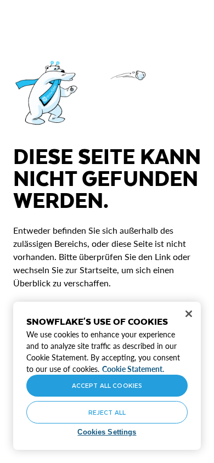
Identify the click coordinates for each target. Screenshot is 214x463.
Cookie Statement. (133, 369)
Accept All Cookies (107, 385)
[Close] (189, 314)
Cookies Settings (106, 432)
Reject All (107, 412)
